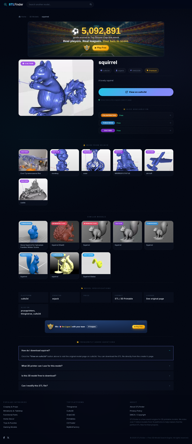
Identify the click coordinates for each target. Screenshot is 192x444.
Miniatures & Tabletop (13, 411)
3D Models (34, 16)
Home (23, 16)
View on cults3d (137, 92)
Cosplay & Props (10, 407)
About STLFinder (137, 407)
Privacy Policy (136, 411)
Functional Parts (10, 415)
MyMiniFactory (73, 427)
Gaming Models (10, 427)
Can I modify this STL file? (35, 385)
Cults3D (70, 411)
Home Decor (8, 419)
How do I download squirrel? (36, 350)
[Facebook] (4, 438)
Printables (71, 419)
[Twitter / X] (8, 438)
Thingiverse (72, 407)
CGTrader (71, 423)
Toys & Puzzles (10, 423)
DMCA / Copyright (138, 415)
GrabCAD (71, 415)
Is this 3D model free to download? (39, 375)
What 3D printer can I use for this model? (42, 366)
